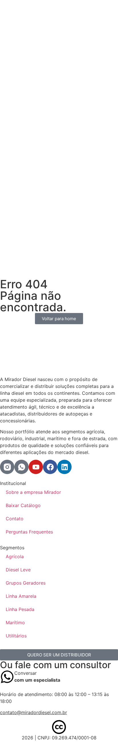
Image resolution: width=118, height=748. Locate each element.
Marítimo (15, 622)
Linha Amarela (21, 596)
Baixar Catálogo (23, 505)
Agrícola (15, 556)
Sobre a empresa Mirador (33, 492)
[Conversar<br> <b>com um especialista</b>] (7, 677)
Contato (14, 518)
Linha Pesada (20, 609)
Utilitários (16, 636)
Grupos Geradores (26, 583)
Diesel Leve (18, 570)
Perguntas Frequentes (29, 532)
